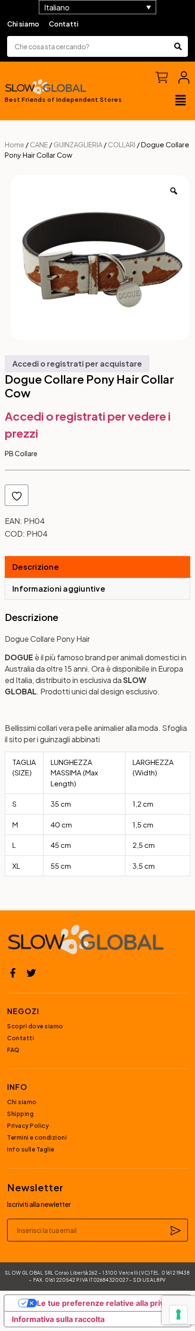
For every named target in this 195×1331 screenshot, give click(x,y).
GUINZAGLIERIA (77, 144)
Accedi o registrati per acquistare (77, 364)
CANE (39, 144)
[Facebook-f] (12, 973)
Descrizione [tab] (35, 567)
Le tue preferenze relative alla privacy (107, 1303)
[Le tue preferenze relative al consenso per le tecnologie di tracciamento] (178, 1314)
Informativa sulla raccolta (58, 1319)
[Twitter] (31, 973)
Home (14, 144)
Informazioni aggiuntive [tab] (58, 589)
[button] (180, 101)
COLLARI (121, 144)
